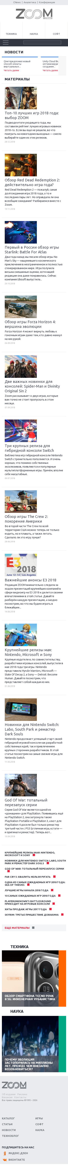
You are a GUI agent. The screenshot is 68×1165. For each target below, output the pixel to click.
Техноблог (10, 1135)
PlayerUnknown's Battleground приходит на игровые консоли (28, 902)
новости (14, 52)
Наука (34, 33)
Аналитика (30, 2)
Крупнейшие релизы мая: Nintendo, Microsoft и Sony (30, 853)
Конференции (47, 2)
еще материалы (17, 927)
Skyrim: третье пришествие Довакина (32, 914)
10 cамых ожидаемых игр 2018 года (30, 895)
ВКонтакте (16, 1159)
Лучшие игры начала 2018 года (26, 890)
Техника (11, 33)
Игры (39, 1118)
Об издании (8, 1094)
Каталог (8, 1118)
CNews (17, 2)
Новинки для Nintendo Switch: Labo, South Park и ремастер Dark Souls (35, 862)
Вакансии (7, 1097)
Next (62, 66)
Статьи (7, 1124)
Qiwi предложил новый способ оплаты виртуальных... (17, 66)
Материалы (17, 79)
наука (16, 1011)
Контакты (20, 1097)
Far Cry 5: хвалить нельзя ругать (28, 876)
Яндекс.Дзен (18, 1153)
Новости (9, 1130)
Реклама (22, 1094)
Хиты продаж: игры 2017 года (26, 909)
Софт (56, 33)
